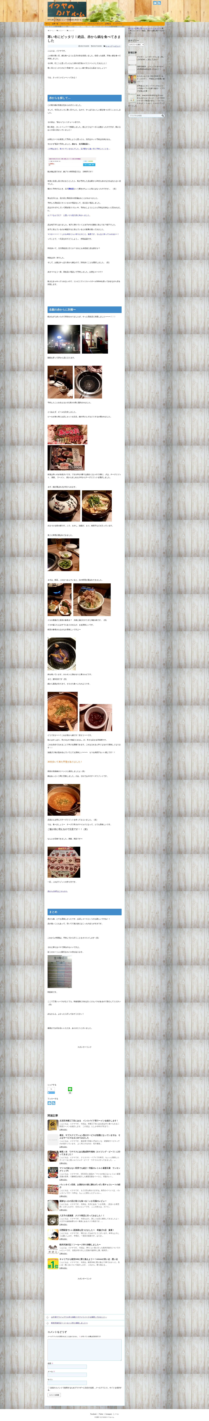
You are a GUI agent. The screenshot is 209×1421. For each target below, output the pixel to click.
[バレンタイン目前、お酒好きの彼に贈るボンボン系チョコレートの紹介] (53, 1189)
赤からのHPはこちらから (57, 891)
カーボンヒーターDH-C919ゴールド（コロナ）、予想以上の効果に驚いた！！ (151, 78)
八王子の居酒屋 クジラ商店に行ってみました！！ (82, 1215)
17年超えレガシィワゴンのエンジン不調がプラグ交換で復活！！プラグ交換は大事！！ (151, 88)
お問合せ (108, 24)
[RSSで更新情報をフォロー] (159, 3)
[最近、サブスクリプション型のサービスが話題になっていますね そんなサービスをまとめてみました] (53, 1139)
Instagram (109, 1414)
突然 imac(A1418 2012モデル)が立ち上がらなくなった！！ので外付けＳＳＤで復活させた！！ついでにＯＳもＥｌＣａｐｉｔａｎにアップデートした (146, 100)
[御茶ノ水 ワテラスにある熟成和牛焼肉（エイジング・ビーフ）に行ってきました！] (53, 1156)
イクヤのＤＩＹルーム (107, 1417)
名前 (50, 1363)
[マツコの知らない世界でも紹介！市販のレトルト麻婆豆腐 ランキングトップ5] (53, 1172)
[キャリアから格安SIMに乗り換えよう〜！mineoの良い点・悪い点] (53, 1263)
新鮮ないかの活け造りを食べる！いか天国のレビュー (83, 1201)
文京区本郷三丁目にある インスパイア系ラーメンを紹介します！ (89, 1121)
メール (51, 1371)
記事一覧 (55, 24)
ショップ (109, 46)
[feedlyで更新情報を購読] (155, 3)
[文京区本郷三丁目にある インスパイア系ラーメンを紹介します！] (53, 1125)
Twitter (101, 1414)
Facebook (93, 1414)
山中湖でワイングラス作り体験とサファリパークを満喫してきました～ (79, 1317)
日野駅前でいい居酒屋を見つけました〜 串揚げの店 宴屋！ (87, 1230)
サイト (50, 1379)
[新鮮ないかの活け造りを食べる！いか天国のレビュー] (53, 1205)
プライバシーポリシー (95, 24)
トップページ (117, 24)
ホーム (48, 24)
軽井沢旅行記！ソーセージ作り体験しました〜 (80, 1245)
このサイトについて (78, 24)
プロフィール (65, 24)
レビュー (116, 46)
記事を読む (63, 1130)
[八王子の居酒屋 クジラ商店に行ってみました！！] (53, 1220)
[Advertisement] (66, 1063)
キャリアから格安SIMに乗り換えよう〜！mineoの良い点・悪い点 (89, 1259)
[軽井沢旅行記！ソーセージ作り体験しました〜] (53, 1249)
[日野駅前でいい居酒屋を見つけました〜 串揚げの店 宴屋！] (53, 1234)
